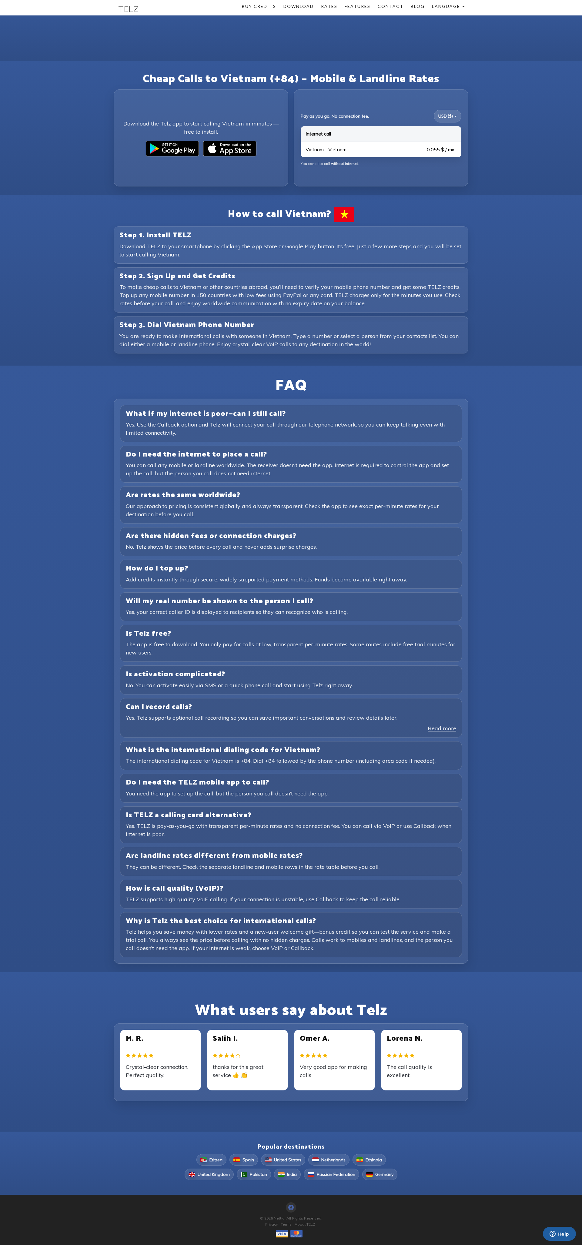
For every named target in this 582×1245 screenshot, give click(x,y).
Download (298, 6)
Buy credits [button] (259, 6)
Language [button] (447, 6)
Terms (286, 1224)
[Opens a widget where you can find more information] (559, 1234)
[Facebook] (291, 1207)
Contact (390, 6)
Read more (442, 728)
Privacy (271, 1224)
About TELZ (305, 1224)
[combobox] (447, 116)
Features (357, 6)
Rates (329, 6)
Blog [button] (418, 6)
